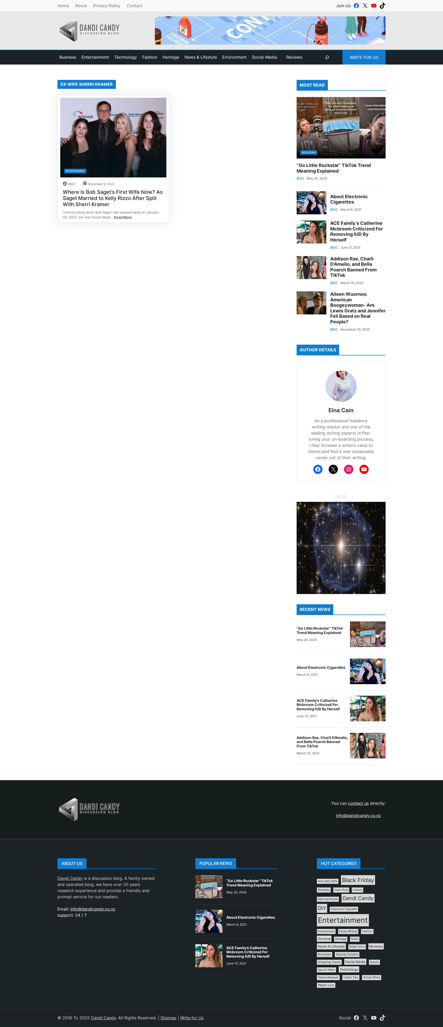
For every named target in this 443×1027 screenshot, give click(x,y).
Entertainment (75, 171)
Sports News (326, 969)
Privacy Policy (106, 5)
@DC (72, 184)
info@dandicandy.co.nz (358, 815)
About (81, 5)
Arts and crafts (327, 881)
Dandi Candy (70, 878)
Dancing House (328, 899)
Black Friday (358, 879)
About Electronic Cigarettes (349, 199)
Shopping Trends (329, 962)
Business (324, 890)
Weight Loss (326, 985)
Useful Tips (350, 977)
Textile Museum (328, 977)
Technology (349, 969)
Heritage (340, 939)
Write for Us (364, 57)
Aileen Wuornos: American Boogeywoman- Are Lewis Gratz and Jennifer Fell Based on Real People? (358, 307)
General (324, 939)
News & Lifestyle (331, 946)
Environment (326, 931)
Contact (134, 5)
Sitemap (168, 1017)
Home (63, 5)
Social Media (355, 962)
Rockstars (309, 152)
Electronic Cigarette (344, 909)
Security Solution (347, 954)
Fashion (367, 931)
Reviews (294, 57)
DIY (322, 908)
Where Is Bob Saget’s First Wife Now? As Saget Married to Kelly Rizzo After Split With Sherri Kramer (113, 198)
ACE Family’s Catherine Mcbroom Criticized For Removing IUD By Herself (356, 231)
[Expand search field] (327, 57)
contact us (358, 803)
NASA (341, 496)
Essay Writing (348, 931)
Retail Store (357, 946)
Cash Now (341, 890)
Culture (357, 890)
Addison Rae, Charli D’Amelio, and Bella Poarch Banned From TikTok (353, 267)
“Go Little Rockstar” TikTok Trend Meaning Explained (334, 168)
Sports (374, 962)
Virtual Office (371, 977)
